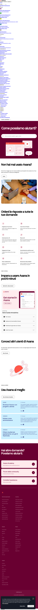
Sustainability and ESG (5, 584)
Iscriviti (1, 5)
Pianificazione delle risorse (19, 513)
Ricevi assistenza (17, 531)
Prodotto (3, 537)
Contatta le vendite (4, 103)
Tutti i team (3, 554)
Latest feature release (5, 503)
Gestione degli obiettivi (18, 505)
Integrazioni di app (4, 513)
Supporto (9, 1)
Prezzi (1, 2)
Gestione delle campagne (18, 499)
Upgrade (8, 5)
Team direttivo (4, 565)
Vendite (3, 539)
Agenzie (3, 552)
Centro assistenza (17, 529)
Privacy (3, 580)
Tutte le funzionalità (4, 501)
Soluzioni (5, 1)
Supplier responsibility (5, 582)
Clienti (3, 567)
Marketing (3, 531)
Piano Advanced (4, 509)
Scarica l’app (3, 106)
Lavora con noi (4, 569)
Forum (16, 537)
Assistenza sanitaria (4, 541)
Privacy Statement (5, 603)
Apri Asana (5, 5)
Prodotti (1, 1)
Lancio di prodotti (17, 511)
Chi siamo (3, 563)
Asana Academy (17, 533)
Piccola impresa (4, 529)
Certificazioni (17, 535)
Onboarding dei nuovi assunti (19, 507)
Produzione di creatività (18, 503)
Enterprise (3, 511)
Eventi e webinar (17, 541)
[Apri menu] (0, 6)
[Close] (33, 598)
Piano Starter (3, 507)
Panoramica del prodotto (5, 499)
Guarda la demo (4, 104)
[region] (18, 602)
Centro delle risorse (18, 539)
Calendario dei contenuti (18, 501)
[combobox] (19, 136)
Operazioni (3, 533)
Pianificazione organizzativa (19, 509)
